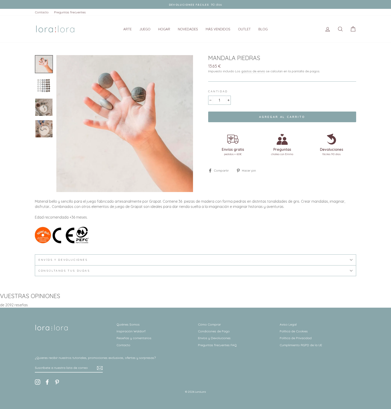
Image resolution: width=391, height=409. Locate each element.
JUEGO (144, 29)
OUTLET (244, 29)
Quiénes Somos (128, 324)
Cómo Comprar (209, 324)
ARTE (127, 29)
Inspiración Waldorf (131, 331)
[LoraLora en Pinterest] (57, 382)
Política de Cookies (294, 331)
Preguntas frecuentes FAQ (217, 345)
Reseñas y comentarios (134, 338)
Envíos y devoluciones (63, 259)
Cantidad (218, 91)
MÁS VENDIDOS (218, 29)
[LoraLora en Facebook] (47, 382)
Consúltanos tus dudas (64, 270)
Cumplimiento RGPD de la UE (301, 345)
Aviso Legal (288, 324)
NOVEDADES (188, 29)
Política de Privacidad (296, 338)
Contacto (42, 12)
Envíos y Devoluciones (214, 338)
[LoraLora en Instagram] (37, 382)
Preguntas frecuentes (70, 12)
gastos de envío (253, 71)
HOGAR (164, 29)
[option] (195, 4)
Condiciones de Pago (214, 331)
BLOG (263, 29)
